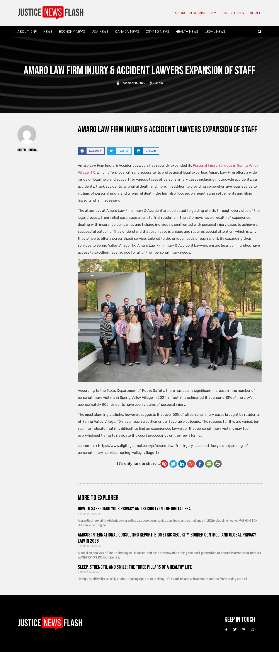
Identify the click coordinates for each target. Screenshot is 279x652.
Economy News (72, 32)
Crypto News (157, 32)
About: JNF (27, 32)
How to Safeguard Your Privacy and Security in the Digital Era (134, 509)
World (255, 13)
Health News (187, 32)
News (48, 32)
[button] (260, 32)
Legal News (215, 32)
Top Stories (233, 13)
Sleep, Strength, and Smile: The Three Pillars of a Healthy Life (135, 567)
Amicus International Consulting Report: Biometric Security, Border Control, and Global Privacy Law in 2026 (167, 538)
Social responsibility (195, 13)
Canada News (127, 32)
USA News (100, 32)
